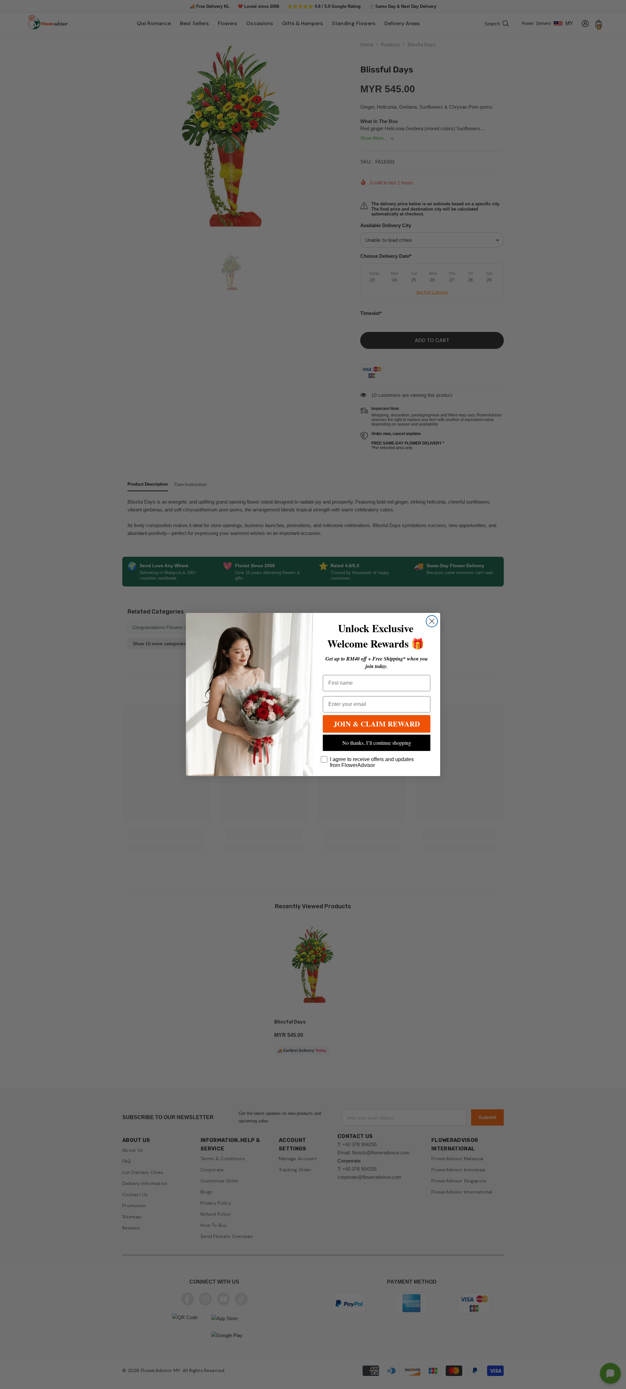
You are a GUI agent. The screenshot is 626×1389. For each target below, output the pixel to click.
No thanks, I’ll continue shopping (376, 742)
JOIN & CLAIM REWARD (377, 723)
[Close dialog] (432, 621)
